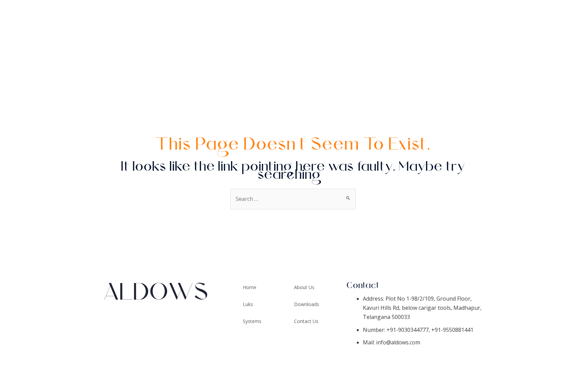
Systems (562, 32)
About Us (560, 66)
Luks (248, 304)
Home (567, 15)
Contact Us (556, 83)
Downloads (556, 49)
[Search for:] (293, 199)
